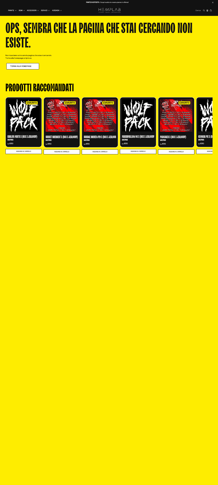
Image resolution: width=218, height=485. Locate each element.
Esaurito (32, 103)
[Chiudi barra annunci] (212, 2)
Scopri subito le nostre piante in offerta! (107, 2)
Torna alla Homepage (20, 66)
